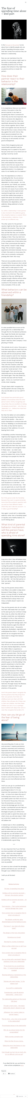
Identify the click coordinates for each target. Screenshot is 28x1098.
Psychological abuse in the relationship (14, 1026)
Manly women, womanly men (14, 1037)
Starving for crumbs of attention (14, 942)
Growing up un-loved (14, 937)
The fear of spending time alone (14, 889)
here (22, 1065)
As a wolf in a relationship (14, 988)
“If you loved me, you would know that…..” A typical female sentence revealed (14, 968)
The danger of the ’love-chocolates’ (14, 933)
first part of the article (12, 45)
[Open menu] (26, 2)
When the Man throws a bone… (14, 1041)
